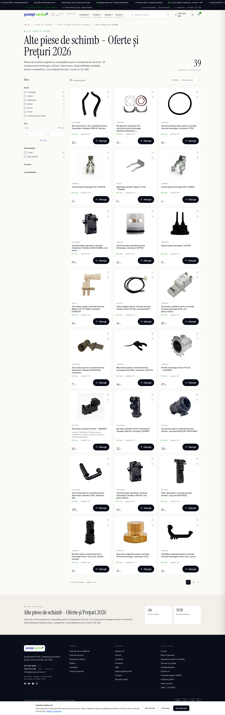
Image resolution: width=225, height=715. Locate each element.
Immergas (45, 92)
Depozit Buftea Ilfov (123, 671)
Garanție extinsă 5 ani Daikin (173, 659)
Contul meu (181, 7)
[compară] (108, 97)
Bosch (45, 108)
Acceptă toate (181, 708)
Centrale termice (77, 655)
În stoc (45, 153)
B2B (117, 667)
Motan (45, 104)
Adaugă (103, 141)
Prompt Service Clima (45, 116)
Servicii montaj (164, 7)
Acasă (27, 25)
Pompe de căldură (77, 659)
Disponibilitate (29, 148)
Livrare (164, 651)
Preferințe (165, 708)
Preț (25, 124)
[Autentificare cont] (192, 14)
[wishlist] (108, 92)
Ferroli (45, 112)
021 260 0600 (30, 666)
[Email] (37, 683)
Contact (118, 675)
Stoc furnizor (45, 157)
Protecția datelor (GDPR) (171, 675)
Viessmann (45, 100)
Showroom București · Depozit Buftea (78, 7)
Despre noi (119, 651)
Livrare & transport (149, 7)
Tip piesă (27, 164)
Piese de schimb (43, 25)
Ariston (45, 96)
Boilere (72, 663)
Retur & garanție (167, 655)
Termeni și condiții (168, 663)
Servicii (118, 655)
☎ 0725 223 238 (194, 8)
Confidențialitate (168, 667)
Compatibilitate (30, 172)
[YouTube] (29, 683)
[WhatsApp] (33, 683)
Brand (26, 88)
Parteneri (119, 663)
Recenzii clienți (121, 679)
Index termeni (166, 683)
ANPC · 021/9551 (168, 687)
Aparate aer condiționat (80, 651)
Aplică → (44, 140)
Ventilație (73, 667)
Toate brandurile (76, 671)
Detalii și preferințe (54, 711)
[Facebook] (25, 683)
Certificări (119, 659)
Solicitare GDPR (167, 679)
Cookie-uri (165, 671)
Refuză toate (150, 708)
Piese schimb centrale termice (73, 25)
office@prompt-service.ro (34, 672)
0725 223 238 (182, 14)
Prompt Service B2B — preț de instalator (41, 7)
